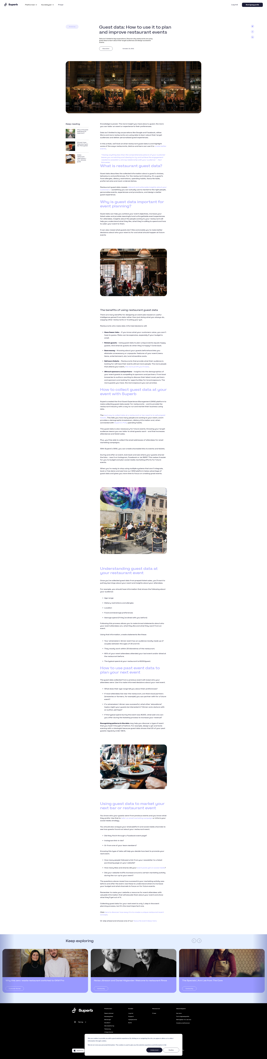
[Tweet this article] (252, 26)
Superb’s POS (120, 423)
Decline (171, 1050)
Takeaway (107, 1029)
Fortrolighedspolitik (182, 1016)
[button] (31, 5)
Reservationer (109, 1013)
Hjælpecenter (132, 1019)
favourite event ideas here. (145, 921)
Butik (130, 1022)
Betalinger (107, 1019)
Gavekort (107, 1022)
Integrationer (108, 1032)
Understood (154, 1050)
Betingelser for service (183, 1019)
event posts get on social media (151, 868)
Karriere (179, 1013)
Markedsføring (109, 1026)
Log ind (234, 5)
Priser (61, 5)
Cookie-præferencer (183, 1023)
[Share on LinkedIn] (252, 37)
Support (131, 1016)
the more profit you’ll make (137, 367)
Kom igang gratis (252, 5)
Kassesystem (108, 1016)
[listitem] (45, 971)
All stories (72, 26)
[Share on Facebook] (252, 31)
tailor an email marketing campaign (136, 818)
